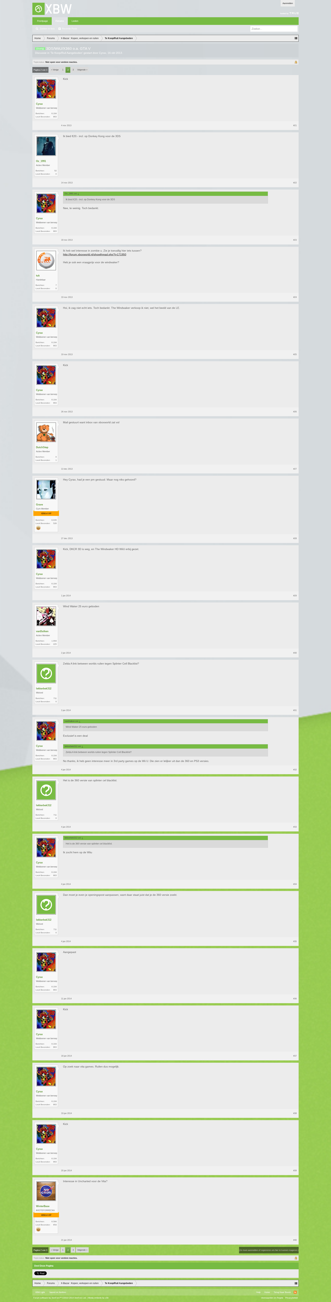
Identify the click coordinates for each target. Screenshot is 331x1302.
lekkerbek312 (43, 688)
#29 (295, 595)
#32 (295, 769)
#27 (295, 469)
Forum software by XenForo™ (59, 1298)
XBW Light (40, 1292)
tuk (38, 275)
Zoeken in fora (47, 28)
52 (55, 171)
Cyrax (102, 52)
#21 (295, 125)
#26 (295, 411)
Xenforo (62, 1292)
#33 (295, 827)
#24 (295, 297)
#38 (295, 1113)
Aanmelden (288, 3)
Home (267, 1292)
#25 (295, 354)
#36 (295, 998)
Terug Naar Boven (282, 1292)
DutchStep (42, 447)
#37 (295, 1056)
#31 (295, 710)
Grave (39, 504)
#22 (295, 182)
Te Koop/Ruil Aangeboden (66, 52)
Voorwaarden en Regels (272, 1298)
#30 (295, 653)
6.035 (54, 520)
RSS (295, 1292)
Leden (75, 21)
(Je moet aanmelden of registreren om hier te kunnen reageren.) (269, 1250)
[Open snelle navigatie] (295, 38)
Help (258, 1292)
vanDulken (42, 631)
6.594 (54, 1221)
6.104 (54, 113)
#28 (295, 538)
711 (55, 698)
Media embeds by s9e (98, 1298)
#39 (295, 1170)
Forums (60, 21)
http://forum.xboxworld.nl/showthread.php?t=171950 (94, 254)
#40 (295, 1240)
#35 (295, 941)
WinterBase (42, 1206)
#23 (295, 240)
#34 (295, 884)
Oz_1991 (41, 161)
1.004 (54, 641)
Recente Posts (69, 28)
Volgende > (82, 70)
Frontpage (42, 21)
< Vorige (55, 70)
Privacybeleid (291, 1298)
